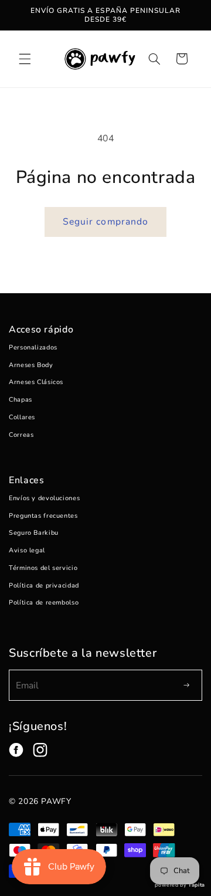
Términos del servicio (43, 568)
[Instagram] (40, 750)
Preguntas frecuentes (43, 516)
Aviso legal (27, 550)
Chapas (20, 399)
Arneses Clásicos (36, 382)
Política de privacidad (44, 585)
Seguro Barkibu (34, 533)
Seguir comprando (105, 221)
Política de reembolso (44, 602)
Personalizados (33, 347)
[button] (24, 58)
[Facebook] (16, 750)
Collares (22, 417)
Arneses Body (31, 365)
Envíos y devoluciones (44, 498)
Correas (21, 435)
